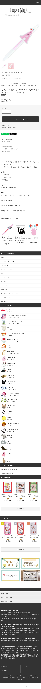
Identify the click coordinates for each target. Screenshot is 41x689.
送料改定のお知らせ (7, 473)
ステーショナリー (10, 72)
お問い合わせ (4, 670)
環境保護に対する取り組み (9, 469)
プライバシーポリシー (21, 677)
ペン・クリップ (18, 72)
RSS (19, 679)
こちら (28, 614)
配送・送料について (24, 675)
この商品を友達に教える (8, 146)
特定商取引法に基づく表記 (9, 127)
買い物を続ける (6, 151)
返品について (5, 125)
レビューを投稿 (6, 142)
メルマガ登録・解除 (32, 677)
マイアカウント (4, 666)
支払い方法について (13, 675)
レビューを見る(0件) (7, 139)
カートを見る (24, 666)
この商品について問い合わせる (10, 149)
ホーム (3, 72)
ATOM (22, 679)
